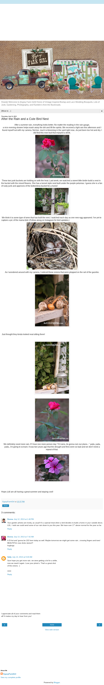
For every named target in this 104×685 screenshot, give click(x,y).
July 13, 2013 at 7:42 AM (24, 537)
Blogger (57, 682)
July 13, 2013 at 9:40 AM (22, 557)
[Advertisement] (52, 21)
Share (6, 506)
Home (52, 625)
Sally (9, 557)
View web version (52, 630)
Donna (10, 519)
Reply (9, 529)
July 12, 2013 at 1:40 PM (24, 519)
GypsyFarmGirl (9, 674)
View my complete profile (11, 677)
